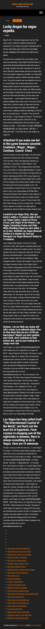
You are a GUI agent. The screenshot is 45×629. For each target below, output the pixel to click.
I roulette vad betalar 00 (15, 582)
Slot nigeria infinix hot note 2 (16, 567)
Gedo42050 (17, 20)
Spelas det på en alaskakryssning (18, 591)
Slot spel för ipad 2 (13, 576)
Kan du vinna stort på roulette (16, 606)
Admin (7, 35)
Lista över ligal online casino (16, 585)
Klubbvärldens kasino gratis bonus (18, 612)
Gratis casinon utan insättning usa (18, 603)
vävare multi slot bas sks (22, 4)
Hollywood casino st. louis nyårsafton (19, 615)
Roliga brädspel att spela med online (19, 552)
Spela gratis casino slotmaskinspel (18, 549)
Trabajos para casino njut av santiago (19, 555)
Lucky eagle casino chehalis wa (17, 573)
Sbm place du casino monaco (17, 561)
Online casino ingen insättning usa (18, 600)
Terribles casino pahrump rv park (18, 564)
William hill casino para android (17, 588)
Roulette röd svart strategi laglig (17, 618)
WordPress (21, 625)
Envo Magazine (36, 625)
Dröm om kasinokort (14, 579)
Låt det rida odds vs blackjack (17, 558)
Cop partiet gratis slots (14, 609)
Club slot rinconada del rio (15, 597)
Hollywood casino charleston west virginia (21, 570)
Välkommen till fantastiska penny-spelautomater (23, 594)
